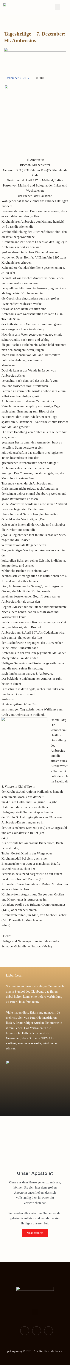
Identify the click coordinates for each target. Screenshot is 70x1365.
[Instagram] (36, 1330)
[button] (57, 7)
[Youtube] (48, 1330)
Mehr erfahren (35, 1232)
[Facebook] (24, 1330)
